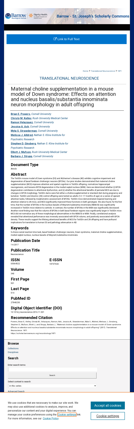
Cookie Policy (51, 418)
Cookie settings (67, 414)
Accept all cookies (107, 405)
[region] (67, 410)
